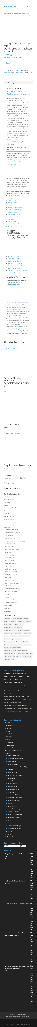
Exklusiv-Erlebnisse (11, 586)
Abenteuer (7, 618)
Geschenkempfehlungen (24, 630)
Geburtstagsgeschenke (14, 268)
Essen (5, 624)
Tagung (28, 311)
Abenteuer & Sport (10, 563)
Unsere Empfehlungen (12, 583)
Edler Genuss (21, 621)
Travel (7, 594)
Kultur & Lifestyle (10, 538)
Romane (6, 497)
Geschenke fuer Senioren (12, 532)
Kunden (19, 303)
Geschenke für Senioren (15, 263)
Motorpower (11, 198)
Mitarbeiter (9, 303)
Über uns (12, 1014)
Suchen (23, 478)
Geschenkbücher (9, 516)
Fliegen (21, 624)
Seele (22, 642)
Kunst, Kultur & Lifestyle (15, 210)
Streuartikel (7, 645)
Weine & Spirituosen (9, 656)
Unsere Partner (21, 1014)
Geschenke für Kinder (14, 261)
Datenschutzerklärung (13, 1017)
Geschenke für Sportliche (15, 266)
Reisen (10, 205)
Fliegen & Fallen (12, 202)
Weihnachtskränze (22, 650)
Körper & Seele (9, 580)
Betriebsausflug (11, 307)
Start (5, 13)
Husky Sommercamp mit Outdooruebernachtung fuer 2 (18, 93)
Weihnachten (8, 605)
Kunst (7, 597)
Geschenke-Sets (8, 627)
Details (8, 63)
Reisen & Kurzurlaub (11, 591)
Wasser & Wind (12, 212)
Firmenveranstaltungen (13, 329)
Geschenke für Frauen (14, 256)
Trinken (24, 645)
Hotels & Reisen (9, 566)
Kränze (11, 636)
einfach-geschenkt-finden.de (21, 1024)
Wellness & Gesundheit (15, 207)
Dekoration (7, 608)
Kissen (6, 636)
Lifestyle (12, 639)
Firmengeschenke (9, 519)
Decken (6, 621)
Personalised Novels (10, 522)
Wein (31, 653)
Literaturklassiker (9, 499)
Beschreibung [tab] (10, 83)
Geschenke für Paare (14, 259)
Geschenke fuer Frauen (10, 630)
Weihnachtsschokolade (22, 653)
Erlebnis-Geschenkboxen (15, 224)
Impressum (25, 1017)
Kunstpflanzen (18, 636)
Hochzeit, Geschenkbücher (12, 508)
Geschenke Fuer (10, 544)
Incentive (9, 309)
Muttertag (7, 502)
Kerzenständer (27, 633)
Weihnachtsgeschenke (10, 650)
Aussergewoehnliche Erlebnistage (15, 541)
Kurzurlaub (26, 636)
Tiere (15, 75)
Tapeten (14, 645)
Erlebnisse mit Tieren (19, 13)
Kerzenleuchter (18, 633)
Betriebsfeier (20, 307)
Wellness (18, 656)
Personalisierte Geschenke (12, 525)
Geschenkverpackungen (15, 226)
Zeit (5, 75)
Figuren (16, 624)
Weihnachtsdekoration (15, 647)
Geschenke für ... (10, 535)
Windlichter (7, 659)
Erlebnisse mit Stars (14, 217)
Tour (19, 645)
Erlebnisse (10, 13)
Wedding (6, 513)
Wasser (6, 647)
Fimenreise (18, 311)
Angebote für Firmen (16, 277)
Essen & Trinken (12, 200)
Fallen (10, 624)
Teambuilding (10, 311)
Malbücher (7, 511)
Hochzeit (6, 505)
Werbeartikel (7, 611)
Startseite (8, 577)
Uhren (29, 645)
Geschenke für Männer (15, 254)
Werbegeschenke (27, 656)
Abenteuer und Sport (14, 195)
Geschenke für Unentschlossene (17, 270)
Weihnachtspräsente (9, 653)
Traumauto (11, 219)
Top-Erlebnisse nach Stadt (16, 273)
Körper (6, 639)
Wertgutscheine (12, 221)
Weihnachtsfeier (17, 309)
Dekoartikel (13, 621)
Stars (27, 642)
